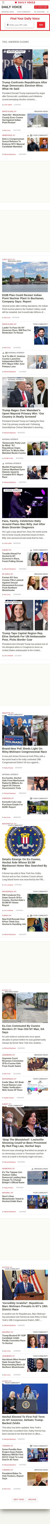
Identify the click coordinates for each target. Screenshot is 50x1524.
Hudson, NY (7, 1267)
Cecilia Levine (8, 458)
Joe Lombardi (8, 655)
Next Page (19, 1499)
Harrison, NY (8, 798)
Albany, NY (6, 550)
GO (41, 25)
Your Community (24, 12)
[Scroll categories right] (48, 12)
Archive (32, 1499)
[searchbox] (21, 25)
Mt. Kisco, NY (7, 574)
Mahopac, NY (7, 1193)
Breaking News (8, 12)
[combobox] (19, 25)
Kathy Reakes (8, 768)
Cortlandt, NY (8, 260)
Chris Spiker (8, 104)
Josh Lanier (8, 543)
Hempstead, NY (8, 135)
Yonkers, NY (7, 1446)
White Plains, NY (9, 111)
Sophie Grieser (9, 1098)
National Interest (16, 52)
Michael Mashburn (10, 154)
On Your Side (39, 12)
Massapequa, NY (9, 824)
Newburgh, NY (8, 1169)
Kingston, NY (7, 713)
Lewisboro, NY (8, 1055)
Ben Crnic (7, 130)
